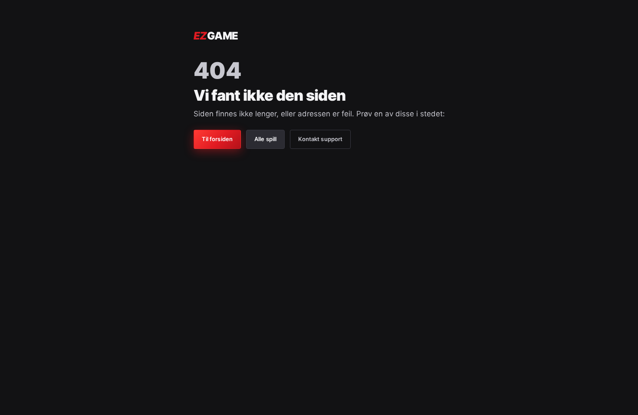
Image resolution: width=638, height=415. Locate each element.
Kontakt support (320, 138)
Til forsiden (217, 138)
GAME (216, 36)
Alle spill (265, 138)
